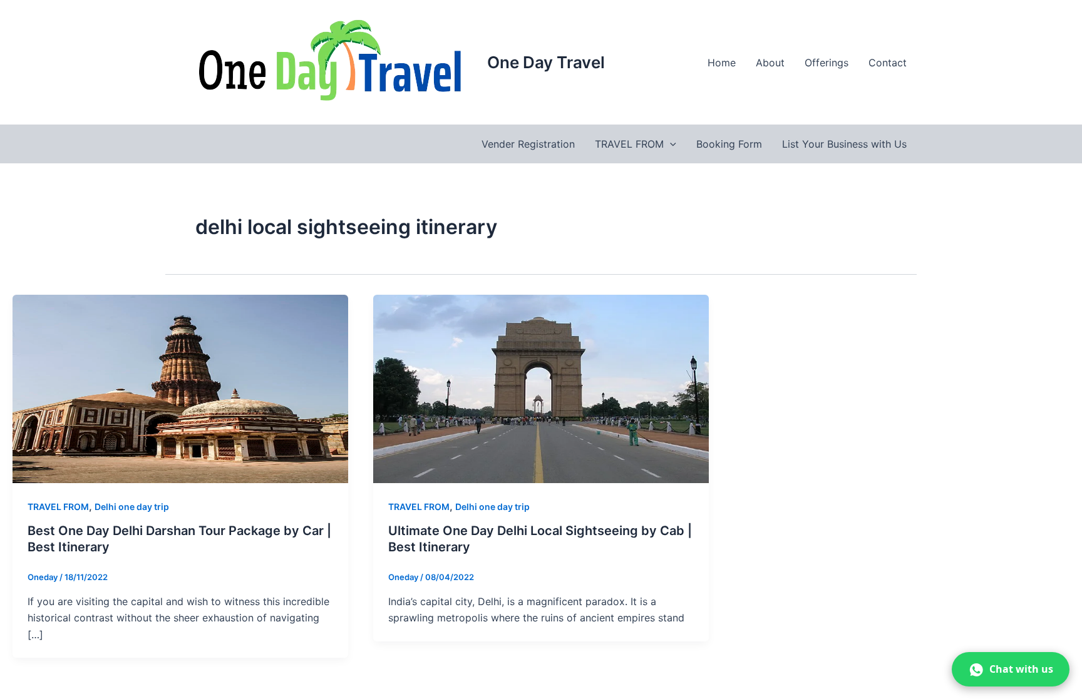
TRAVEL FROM (629, 144)
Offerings (826, 62)
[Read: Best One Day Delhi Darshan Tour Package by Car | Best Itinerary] (180, 388)
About (770, 62)
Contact (887, 62)
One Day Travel (546, 62)
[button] (670, 144)
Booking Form (729, 144)
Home (722, 62)
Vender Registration (528, 144)
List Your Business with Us (844, 144)
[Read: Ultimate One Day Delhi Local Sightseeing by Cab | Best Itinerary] (541, 388)
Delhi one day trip (132, 506)
